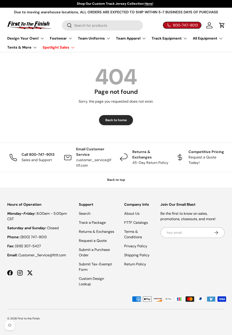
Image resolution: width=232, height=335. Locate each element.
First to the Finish (29, 318)
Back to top (116, 180)
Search (84, 213)
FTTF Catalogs (136, 222)
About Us (132, 213)
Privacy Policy (135, 246)
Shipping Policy (137, 255)
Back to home (116, 120)
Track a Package (92, 222)
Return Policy (135, 264)
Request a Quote (93, 240)
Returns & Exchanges (96, 231)
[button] (222, 25)
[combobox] (102, 25)
